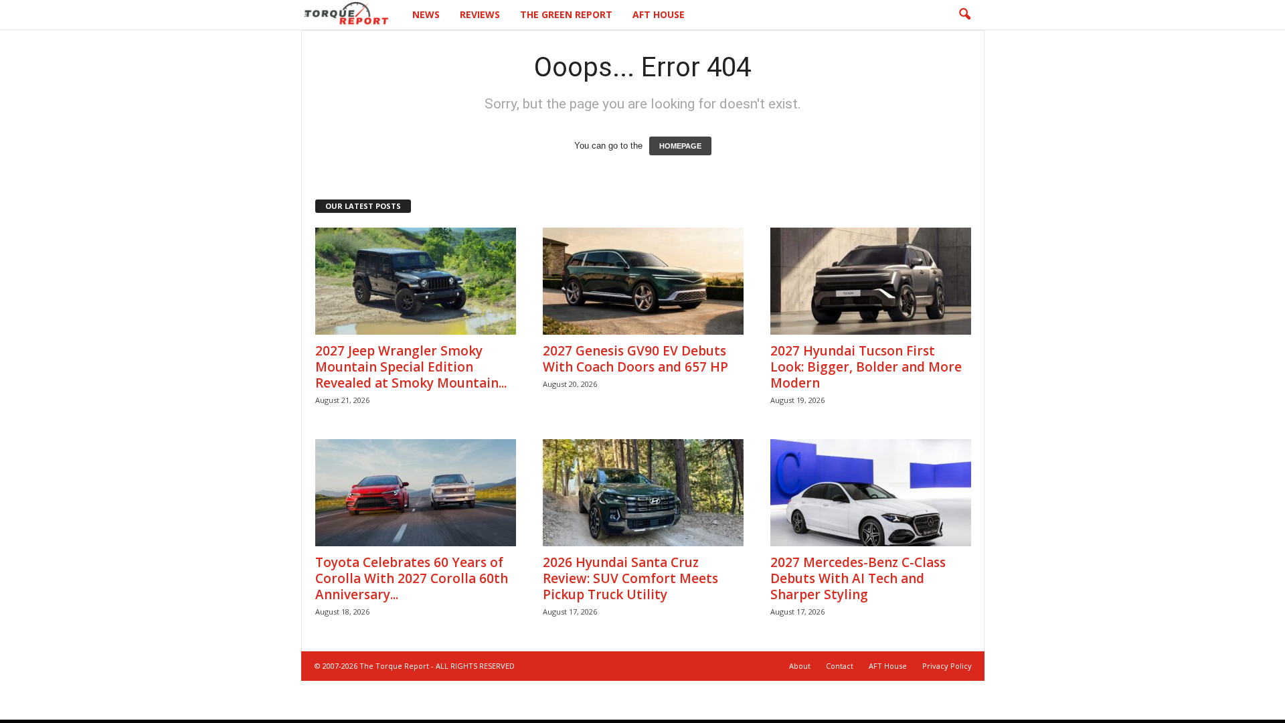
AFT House (658, 14)
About (799, 666)
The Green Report (566, 14)
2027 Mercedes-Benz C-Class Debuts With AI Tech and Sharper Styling (858, 578)
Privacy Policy (947, 666)
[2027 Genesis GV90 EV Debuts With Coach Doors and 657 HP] (643, 281)
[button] (964, 14)
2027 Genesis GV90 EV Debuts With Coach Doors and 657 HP (635, 359)
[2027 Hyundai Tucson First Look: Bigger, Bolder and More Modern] (870, 281)
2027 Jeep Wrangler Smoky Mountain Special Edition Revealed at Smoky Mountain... (411, 367)
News (426, 14)
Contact (839, 666)
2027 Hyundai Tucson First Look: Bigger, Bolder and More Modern (866, 367)
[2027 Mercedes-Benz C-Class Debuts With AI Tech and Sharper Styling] (870, 492)
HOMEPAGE (680, 146)
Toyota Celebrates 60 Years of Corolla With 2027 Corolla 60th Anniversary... (411, 578)
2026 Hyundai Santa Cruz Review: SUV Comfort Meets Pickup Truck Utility (630, 578)
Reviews (480, 14)
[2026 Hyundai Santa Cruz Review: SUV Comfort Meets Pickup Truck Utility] (643, 492)
